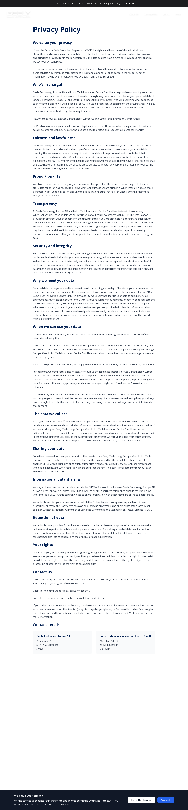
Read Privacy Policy (58, 804)
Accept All (165, 800)
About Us (133, 14)
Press (178, 14)
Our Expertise (150, 14)
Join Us (166, 14)
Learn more (127, 3)
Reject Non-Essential (141, 800)
